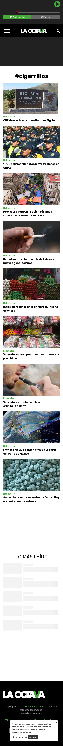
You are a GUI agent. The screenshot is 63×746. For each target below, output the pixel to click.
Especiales (8, 350)
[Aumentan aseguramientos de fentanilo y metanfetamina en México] (31, 475)
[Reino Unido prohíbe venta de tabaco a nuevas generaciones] (31, 237)
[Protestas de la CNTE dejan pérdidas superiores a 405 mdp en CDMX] (31, 189)
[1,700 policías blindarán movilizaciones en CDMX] (31, 142)
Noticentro (9, 116)
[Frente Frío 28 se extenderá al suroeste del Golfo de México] (31, 427)
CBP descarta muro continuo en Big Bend (30, 120)
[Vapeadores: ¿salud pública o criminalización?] (31, 380)
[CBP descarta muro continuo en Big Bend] (30, 98)
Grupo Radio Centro (35, 706)
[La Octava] (34, 31)
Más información (19, 737)
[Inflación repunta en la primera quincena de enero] (31, 284)
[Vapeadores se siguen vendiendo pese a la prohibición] (31, 332)
